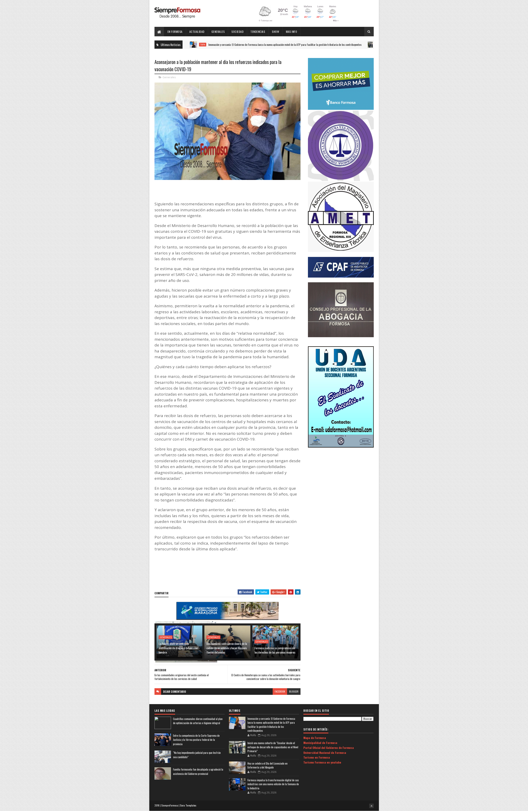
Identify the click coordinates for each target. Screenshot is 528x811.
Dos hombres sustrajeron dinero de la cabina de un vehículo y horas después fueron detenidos (226, 647)
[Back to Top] (371, 806)
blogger (293, 691)
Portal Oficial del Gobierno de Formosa (328, 747)
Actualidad (197, 31)
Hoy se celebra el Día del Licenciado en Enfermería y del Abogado (268, 765)
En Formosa (175, 31)
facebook (280, 691)
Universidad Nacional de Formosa (324, 752)
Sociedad (237, 31)
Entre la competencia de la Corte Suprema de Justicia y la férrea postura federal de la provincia (196, 739)
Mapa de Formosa (314, 737)
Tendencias (257, 31)
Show (275, 31)
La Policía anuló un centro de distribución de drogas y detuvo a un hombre (178, 647)
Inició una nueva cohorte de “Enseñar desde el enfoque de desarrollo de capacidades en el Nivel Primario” (273, 747)
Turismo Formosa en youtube (322, 762)
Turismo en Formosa (316, 757)
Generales (218, 31)
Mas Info (291, 31)
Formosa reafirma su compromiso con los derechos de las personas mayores (275, 650)
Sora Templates (188, 805)
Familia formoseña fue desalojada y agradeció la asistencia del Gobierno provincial (198, 771)
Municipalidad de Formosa (320, 742)
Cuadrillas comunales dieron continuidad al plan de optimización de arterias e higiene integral (198, 721)
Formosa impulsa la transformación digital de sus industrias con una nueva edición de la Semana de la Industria (273, 784)
